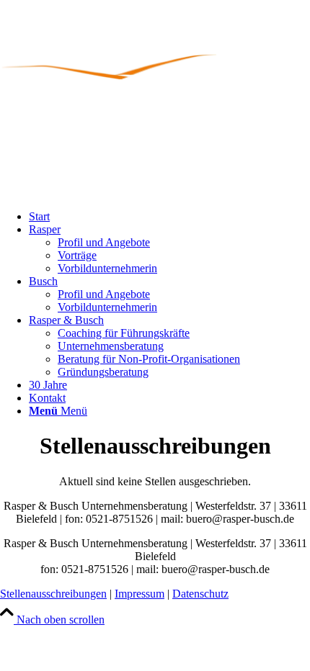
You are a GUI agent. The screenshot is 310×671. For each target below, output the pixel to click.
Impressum (139, 593)
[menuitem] (169, 216)
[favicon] (108, 99)
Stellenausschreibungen (53, 593)
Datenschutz (200, 593)
